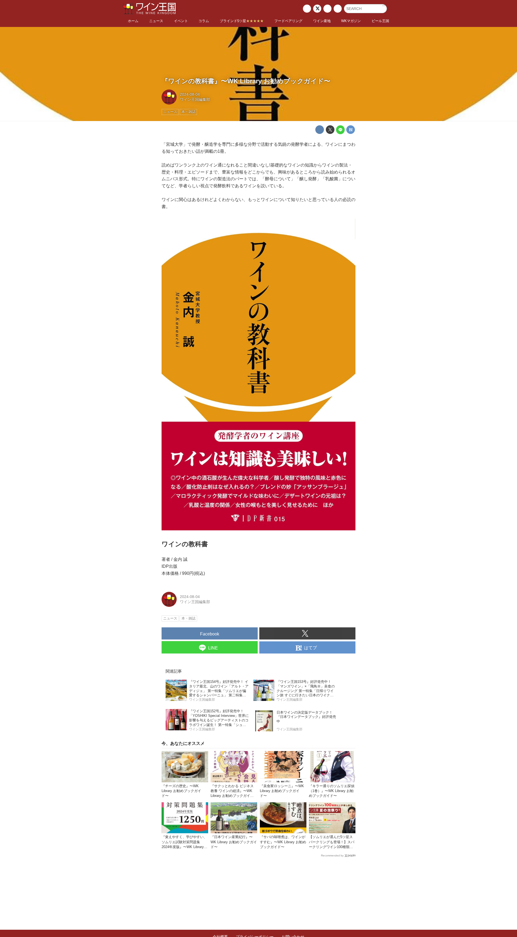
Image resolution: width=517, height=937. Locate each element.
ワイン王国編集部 (195, 99)
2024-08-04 (190, 94)
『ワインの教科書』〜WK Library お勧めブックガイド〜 (246, 81)
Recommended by (332, 855)
